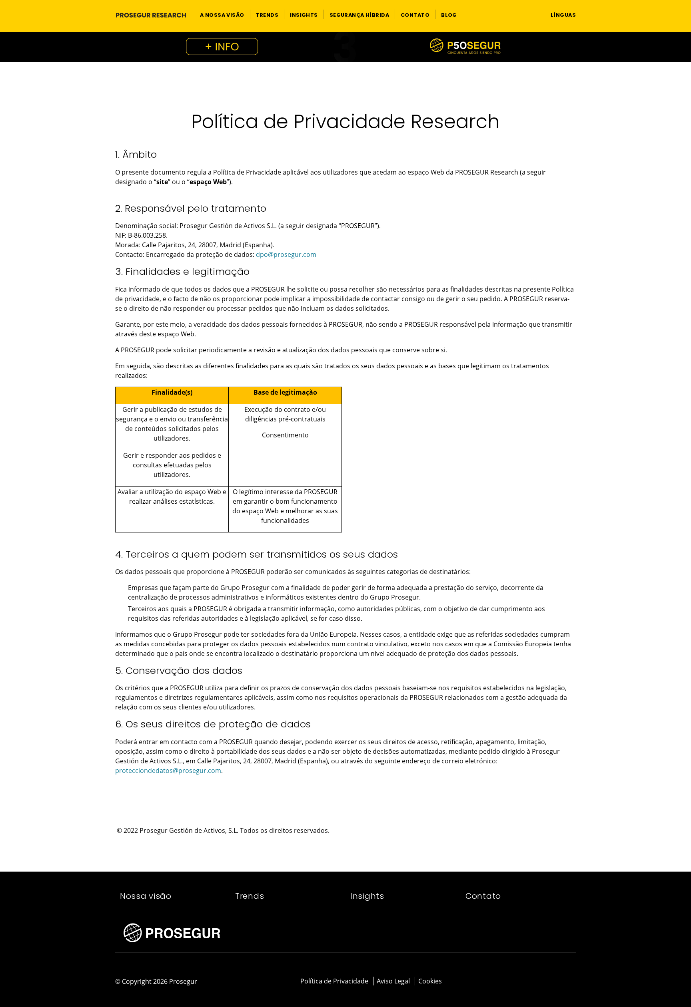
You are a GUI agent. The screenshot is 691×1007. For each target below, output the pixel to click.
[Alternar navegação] (529, 14)
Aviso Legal (393, 981)
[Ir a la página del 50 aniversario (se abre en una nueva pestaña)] (345, 47)
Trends (249, 896)
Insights (367, 896)
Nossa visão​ (146, 896)
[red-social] (549, 981)
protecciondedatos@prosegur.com (168, 770)
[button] (222, 14)
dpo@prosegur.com (286, 254)
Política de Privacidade (334, 981)
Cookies (430, 981)
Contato (483, 896)
